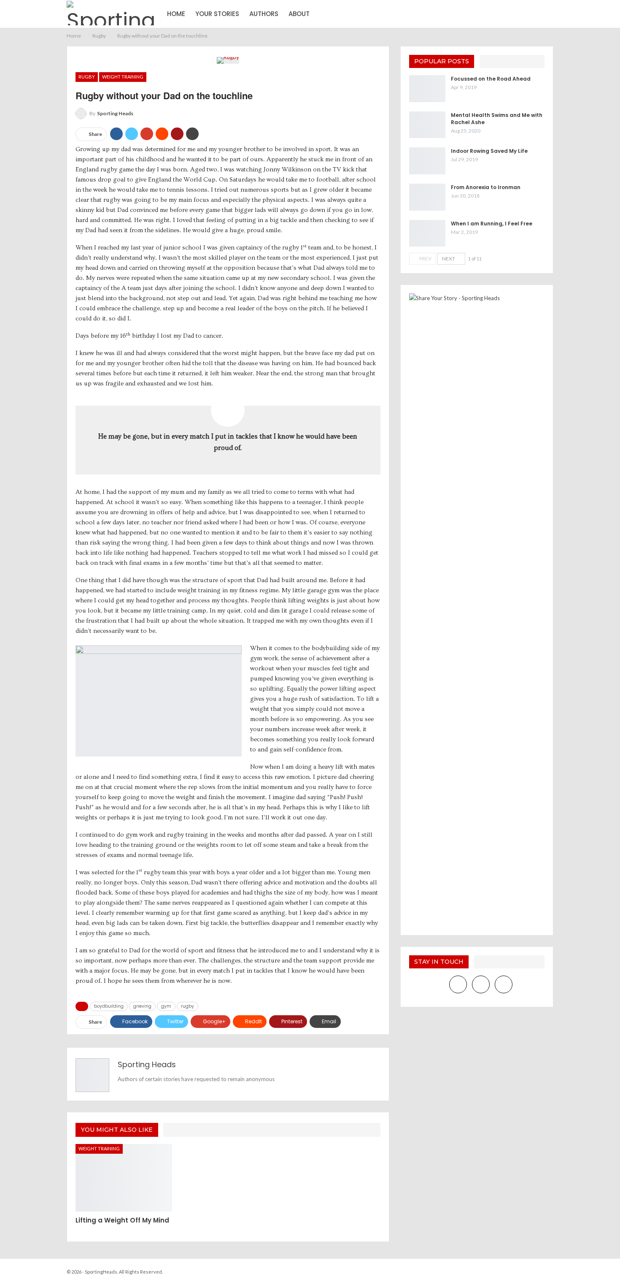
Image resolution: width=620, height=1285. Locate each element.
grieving (142, 1006)
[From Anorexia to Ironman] (427, 197)
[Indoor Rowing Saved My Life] (427, 160)
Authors (263, 13)
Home (176, 13)
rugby (187, 1006)
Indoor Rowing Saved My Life (489, 151)
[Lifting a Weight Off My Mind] (123, 1178)
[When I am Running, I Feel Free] (427, 233)
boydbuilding (109, 1006)
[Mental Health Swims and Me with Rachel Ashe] (427, 124)
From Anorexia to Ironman (485, 187)
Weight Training (122, 76)
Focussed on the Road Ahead (491, 78)
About (299, 13)
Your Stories (217, 13)
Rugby (86, 76)
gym (166, 1006)
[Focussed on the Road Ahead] (427, 88)
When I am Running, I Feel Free (491, 223)
